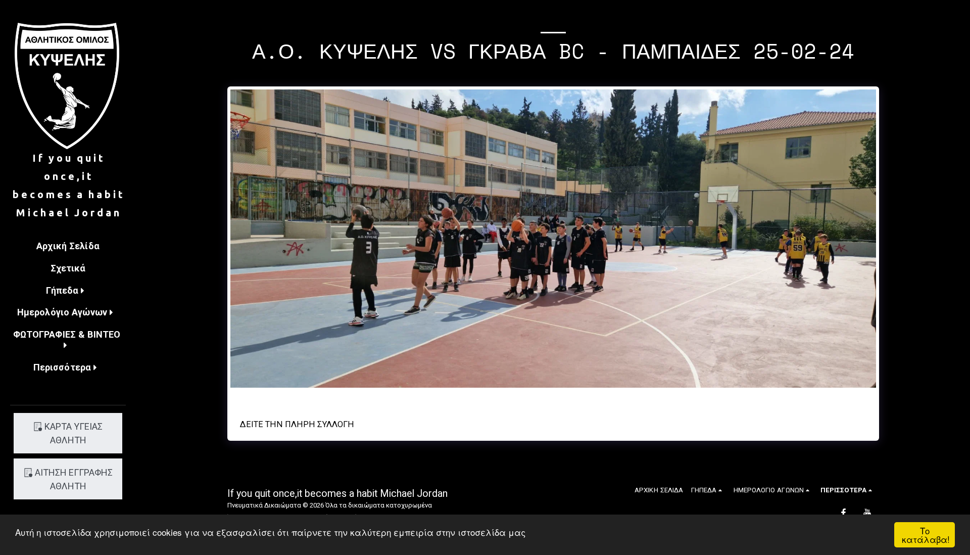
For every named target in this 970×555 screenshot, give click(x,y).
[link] (521, 398)
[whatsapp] (506, 398)
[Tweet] (448, 398)
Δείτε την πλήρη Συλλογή (297, 424)
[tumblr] (477, 398)
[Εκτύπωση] (560, 398)
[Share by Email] (492, 398)
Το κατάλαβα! (926, 534)
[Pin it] (462, 398)
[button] (68, 291)
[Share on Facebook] (433, 398)
